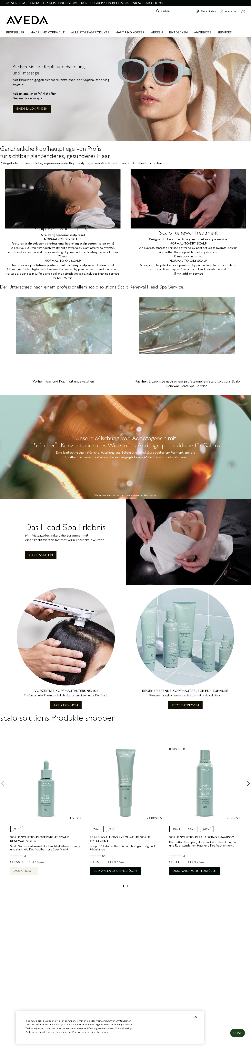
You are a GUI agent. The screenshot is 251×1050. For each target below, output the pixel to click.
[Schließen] (195, 1016)
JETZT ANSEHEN (41, 555)
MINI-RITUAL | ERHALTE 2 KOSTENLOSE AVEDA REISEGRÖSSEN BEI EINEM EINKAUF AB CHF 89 (84, 3)
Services (224, 32)
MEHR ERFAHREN (66, 705)
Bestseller (15, 32)
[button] (237, 1033)
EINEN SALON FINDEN (31, 108)
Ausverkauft (24, 871)
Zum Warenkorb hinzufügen (115, 871)
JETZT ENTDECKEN (185, 705)
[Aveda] (27, 20)
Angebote (202, 32)
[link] (125, 89)
